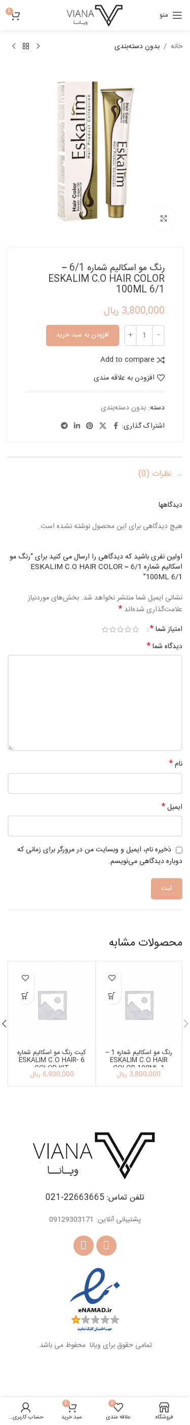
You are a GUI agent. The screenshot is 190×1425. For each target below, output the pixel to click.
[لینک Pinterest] (89, 426)
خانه (176, 46)
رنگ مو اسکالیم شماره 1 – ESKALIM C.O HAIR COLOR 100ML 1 (138, 1060)
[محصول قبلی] (38, 47)
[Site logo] (95, 16)
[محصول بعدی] (14, 47)
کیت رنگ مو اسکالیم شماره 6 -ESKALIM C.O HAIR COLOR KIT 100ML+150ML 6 (51, 1064)
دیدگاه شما (164, 646)
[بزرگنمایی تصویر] (163, 218)
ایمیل (172, 807)
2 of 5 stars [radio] (128, 629)
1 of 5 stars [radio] (135, 629)
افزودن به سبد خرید (82, 335)
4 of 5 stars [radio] (113, 629)
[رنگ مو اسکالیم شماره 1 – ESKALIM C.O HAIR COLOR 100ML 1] (139, 1004)
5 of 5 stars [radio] (105, 629)
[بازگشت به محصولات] (26, 47)
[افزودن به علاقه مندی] (112, 978)
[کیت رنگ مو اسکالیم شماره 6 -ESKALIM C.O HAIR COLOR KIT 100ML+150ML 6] (52, 1004)
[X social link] (102, 426)
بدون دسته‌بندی (137, 46)
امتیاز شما (166, 629)
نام (175, 764)
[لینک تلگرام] (64, 426)
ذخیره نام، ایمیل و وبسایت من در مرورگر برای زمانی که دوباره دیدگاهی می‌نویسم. (99, 856)
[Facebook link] (115, 426)
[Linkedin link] (77, 426)
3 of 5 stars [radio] (120, 629)
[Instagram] (83, 1245)
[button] (112, 995)
